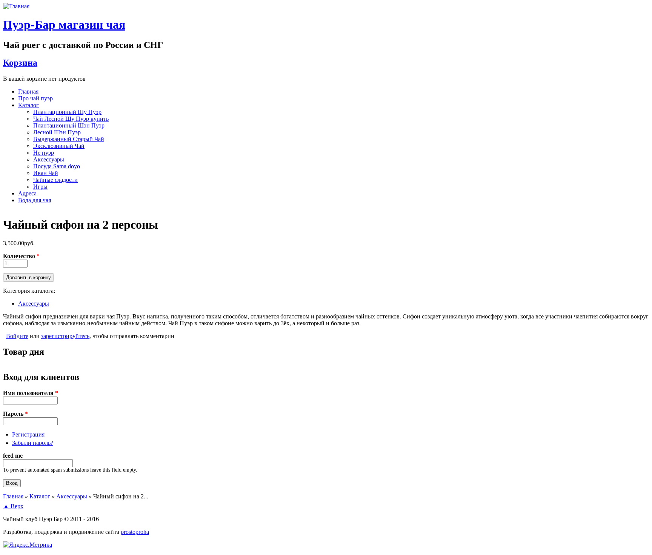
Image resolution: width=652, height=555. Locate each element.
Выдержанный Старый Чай (68, 139)
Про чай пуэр (35, 98)
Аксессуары (48, 159)
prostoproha (135, 532)
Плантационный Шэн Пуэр (69, 125)
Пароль (15, 413)
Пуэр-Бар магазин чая (64, 24)
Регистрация (28, 434)
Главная (28, 91)
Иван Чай (45, 173)
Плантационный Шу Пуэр (67, 112)
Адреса (27, 193)
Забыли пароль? (32, 443)
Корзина (20, 63)
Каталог (28, 105)
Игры (40, 186)
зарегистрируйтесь (65, 336)
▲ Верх (13, 506)
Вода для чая (34, 200)
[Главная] (16, 6)
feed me (13, 455)
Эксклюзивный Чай (59, 146)
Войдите (17, 336)
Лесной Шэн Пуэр (57, 132)
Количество (21, 256)
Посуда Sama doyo (56, 166)
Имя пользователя (30, 393)
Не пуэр (43, 152)
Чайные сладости (55, 180)
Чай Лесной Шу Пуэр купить (71, 118)
